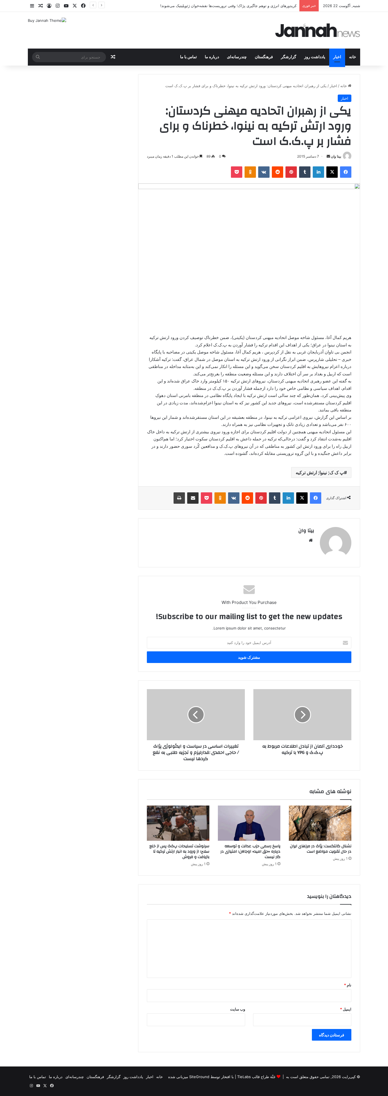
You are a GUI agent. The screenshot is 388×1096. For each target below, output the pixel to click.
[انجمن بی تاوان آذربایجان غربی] (317, 30)
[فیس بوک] (345, 172)
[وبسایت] (310, 540)
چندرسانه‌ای (237, 57)
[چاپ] (179, 498)
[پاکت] (236, 172)
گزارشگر (288, 57)
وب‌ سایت (237, 1009)
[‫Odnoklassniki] (250, 172)
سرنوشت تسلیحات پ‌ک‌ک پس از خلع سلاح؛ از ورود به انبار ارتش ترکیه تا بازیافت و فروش (179, 851)
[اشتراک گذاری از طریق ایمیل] (193, 498)
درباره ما (212, 57)
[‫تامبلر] (304, 172)
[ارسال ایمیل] (328, 156)
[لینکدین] (318, 172)
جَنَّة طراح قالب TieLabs (256, 1076)
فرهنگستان (264, 57)
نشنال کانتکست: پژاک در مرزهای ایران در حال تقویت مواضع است (320, 848)
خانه (352, 57)
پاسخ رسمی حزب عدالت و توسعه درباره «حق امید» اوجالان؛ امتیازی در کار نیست (250, 851)
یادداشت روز (314, 57)
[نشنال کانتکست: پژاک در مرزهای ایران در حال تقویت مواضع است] (320, 823)
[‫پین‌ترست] (291, 172)
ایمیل (345, 1009)
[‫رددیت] (277, 172)
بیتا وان (336, 156)
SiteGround (199, 1076)
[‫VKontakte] (264, 172)
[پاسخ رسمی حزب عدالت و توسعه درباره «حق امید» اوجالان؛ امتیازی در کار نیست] (249, 823)
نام (347, 985)
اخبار (337, 57)
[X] (332, 172)
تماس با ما (188, 57)
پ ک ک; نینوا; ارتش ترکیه (320, 472)
